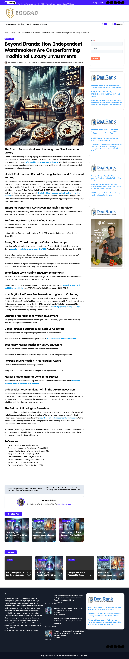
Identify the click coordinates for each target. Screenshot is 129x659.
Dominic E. (50, 500)
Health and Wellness (40, 24)
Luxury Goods (11, 24)
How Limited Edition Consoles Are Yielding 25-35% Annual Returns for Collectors (71, 536)
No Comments (33, 62)
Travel (28, 24)
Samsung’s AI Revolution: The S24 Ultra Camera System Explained (16, 536)
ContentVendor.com (64, 504)
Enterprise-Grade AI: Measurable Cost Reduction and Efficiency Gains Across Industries (68, 620)
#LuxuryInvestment (77, 62)
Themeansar (83, 656)
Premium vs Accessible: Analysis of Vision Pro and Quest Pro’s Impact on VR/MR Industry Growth (69, 633)
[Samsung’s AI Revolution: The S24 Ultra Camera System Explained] (48, 610)
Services (21, 24)
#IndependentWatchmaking (61, 62)
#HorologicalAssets (46, 62)
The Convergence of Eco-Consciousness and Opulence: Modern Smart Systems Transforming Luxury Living (68, 597)
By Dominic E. (12, 62)
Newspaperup (71, 656)
